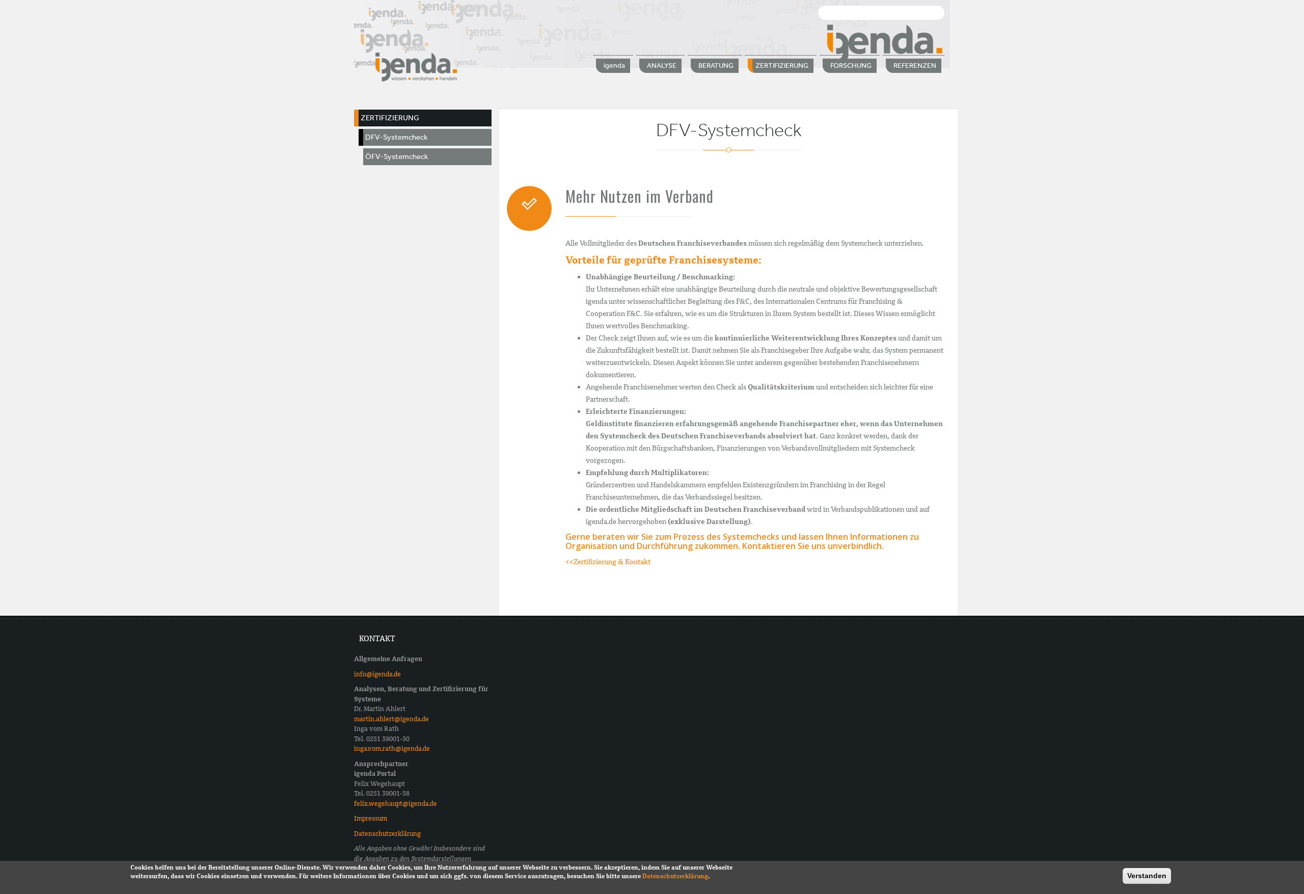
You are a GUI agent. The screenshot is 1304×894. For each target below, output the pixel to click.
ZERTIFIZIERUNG (781, 65)
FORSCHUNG (851, 65)
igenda (614, 65)
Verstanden (1146, 876)
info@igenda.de (377, 674)
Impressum (370, 818)
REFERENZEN (914, 65)
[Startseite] (416, 66)
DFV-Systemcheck (396, 137)
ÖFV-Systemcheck (396, 156)
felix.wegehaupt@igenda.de (395, 803)
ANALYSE (661, 65)
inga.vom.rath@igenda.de (392, 748)
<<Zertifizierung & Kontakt (607, 561)
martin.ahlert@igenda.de (391, 719)
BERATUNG (716, 65)
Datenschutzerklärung (387, 833)
